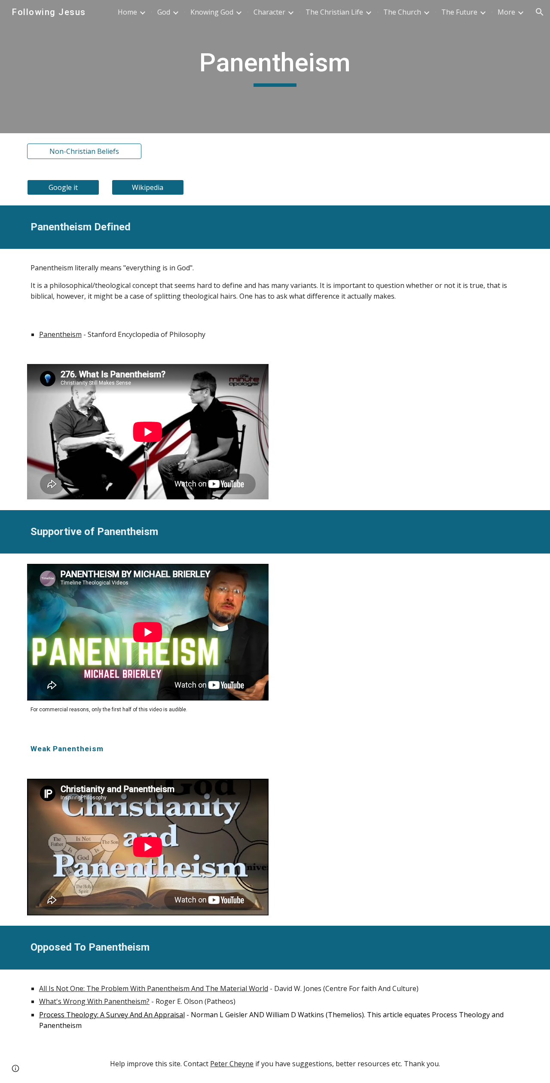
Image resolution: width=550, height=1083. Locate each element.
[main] (275, 66)
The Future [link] (459, 12)
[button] (539, 12)
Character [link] (269, 12)
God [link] (163, 12)
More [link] (506, 12)
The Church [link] (402, 12)
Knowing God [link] (211, 12)
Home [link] (127, 12)
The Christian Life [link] (334, 12)
